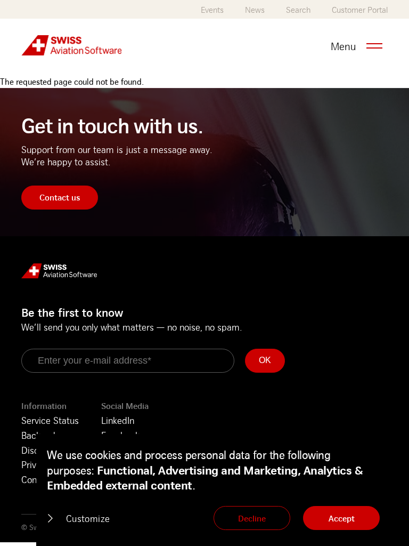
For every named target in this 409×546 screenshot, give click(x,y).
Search (298, 10)
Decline (252, 518)
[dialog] (222, 490)
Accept (342, 518)
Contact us (59, 197)
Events (212, 10)
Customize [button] (88, 518)
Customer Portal (360, 10)
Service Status (50, 420)
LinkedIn (117, 420)
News (255, 10)
